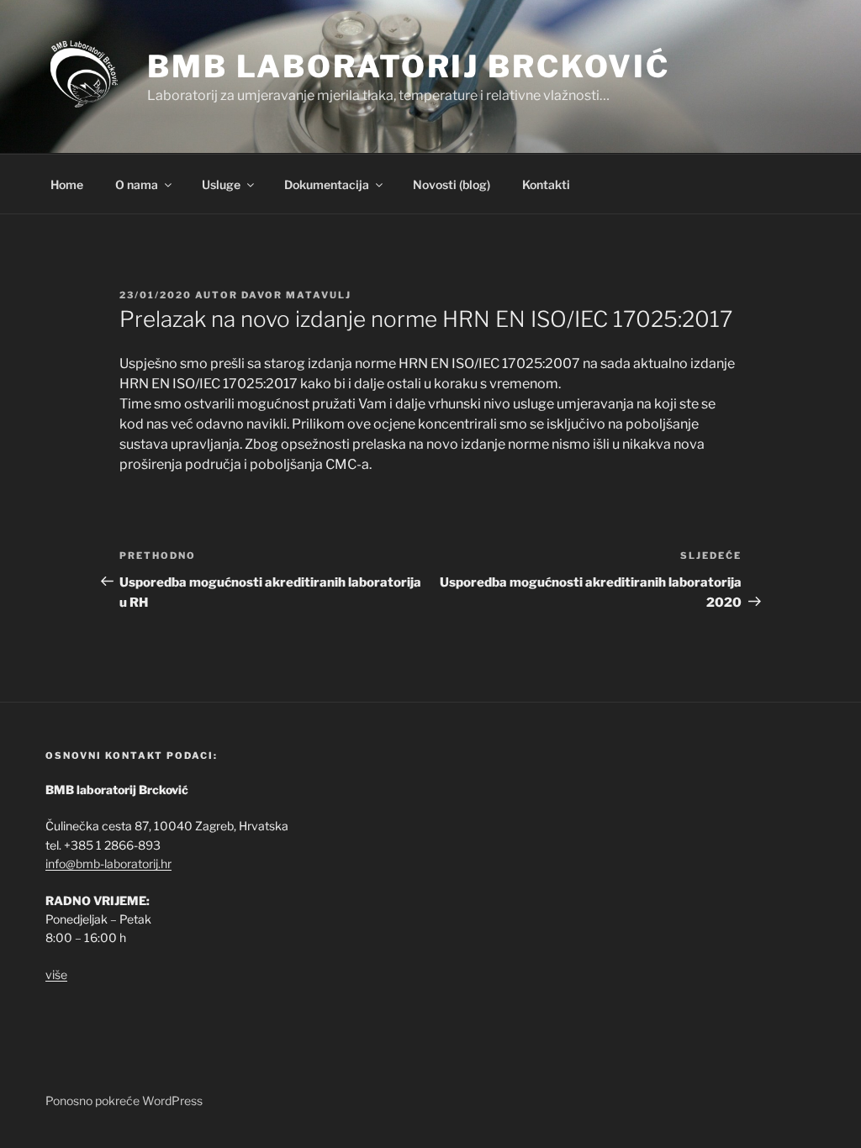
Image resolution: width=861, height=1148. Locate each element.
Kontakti (546, 184)
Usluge (221, 184)
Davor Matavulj (296, 295)
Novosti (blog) (451, 184)
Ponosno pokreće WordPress (124, 1100)
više (56, 974)
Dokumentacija (326, 184)
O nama (136, 184)
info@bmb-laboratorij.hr (108, 863)
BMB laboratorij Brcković (408, 66)
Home (66, 184)
